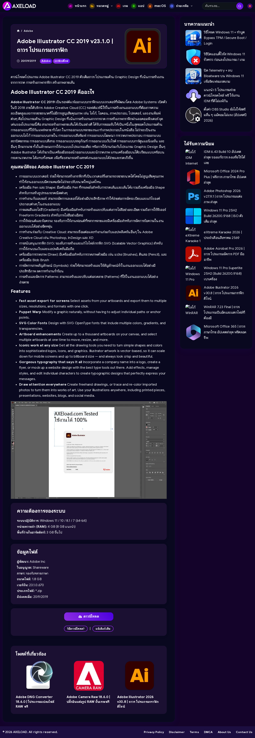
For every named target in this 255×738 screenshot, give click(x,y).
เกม (125, 6)
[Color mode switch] (249, 6)
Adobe (46, 61)
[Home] (18, 31)
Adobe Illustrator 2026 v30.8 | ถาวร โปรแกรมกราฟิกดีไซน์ (138, 702)
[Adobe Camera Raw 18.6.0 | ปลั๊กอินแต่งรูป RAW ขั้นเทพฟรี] (88, 676)
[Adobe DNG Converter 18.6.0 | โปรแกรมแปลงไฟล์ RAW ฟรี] (38, 676)
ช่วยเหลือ (182, 6)
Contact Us (244, 732)
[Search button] (239, 6)
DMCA (208, 732)
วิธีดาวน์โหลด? (75, 628)
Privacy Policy (154, 732)
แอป (141, 6)
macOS (160, 6)
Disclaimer (177, 732)
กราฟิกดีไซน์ (62, 61)
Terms (194, 732)
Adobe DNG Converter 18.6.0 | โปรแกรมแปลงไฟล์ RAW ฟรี (35, 702)
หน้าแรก (80, 6)
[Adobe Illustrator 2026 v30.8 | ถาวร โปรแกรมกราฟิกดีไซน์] (139, 676)
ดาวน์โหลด (91, 616)
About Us (224, 732)
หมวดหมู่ (102, 6)
